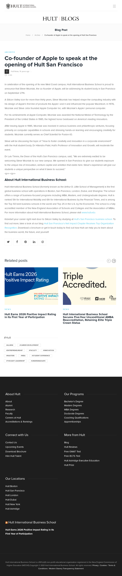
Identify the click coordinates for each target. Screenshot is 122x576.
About (8, 401)
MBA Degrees (71, 409)
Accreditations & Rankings (18, 422)
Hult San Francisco (15, 491)
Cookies (103, 565)
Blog (66, 442)
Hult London (11, 495)
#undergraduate (38, 361)
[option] (31, 293)
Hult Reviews (70, 447)
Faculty (9, 413)
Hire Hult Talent (13, 456)
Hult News (15, 71)
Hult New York (12, 504)
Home (28, 35)
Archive (37, 35)
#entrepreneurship (14, 350)
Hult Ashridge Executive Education (81, 460)
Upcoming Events (14, 447)
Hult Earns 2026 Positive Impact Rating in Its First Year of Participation (29, 532)
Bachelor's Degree (73, 401)
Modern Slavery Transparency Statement (66, 569)
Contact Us (11, 442)
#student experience (41, 356)
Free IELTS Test (72, 456)
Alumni (8, 405)
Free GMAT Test (72, 451)
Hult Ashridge (12, 509)
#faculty (33, 350)
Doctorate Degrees (74, 413)
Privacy (95, 565)
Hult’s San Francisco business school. (93, 219)
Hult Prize (69, 465)
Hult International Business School (32, 522)
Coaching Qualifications (76, 418)
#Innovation (48, 350)
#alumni (9, 345)
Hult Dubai (10, 500)
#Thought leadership (15, 361)
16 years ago (24, 71)
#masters (10, 356)
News (8, 309)
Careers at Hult (13, 418)
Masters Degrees (73, 405)
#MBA (23, 356)
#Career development (29, 345)
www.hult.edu (88, 212)
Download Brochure (15, 451)
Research (10, 409)
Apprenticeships (72, 422)
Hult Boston (11, 486)
